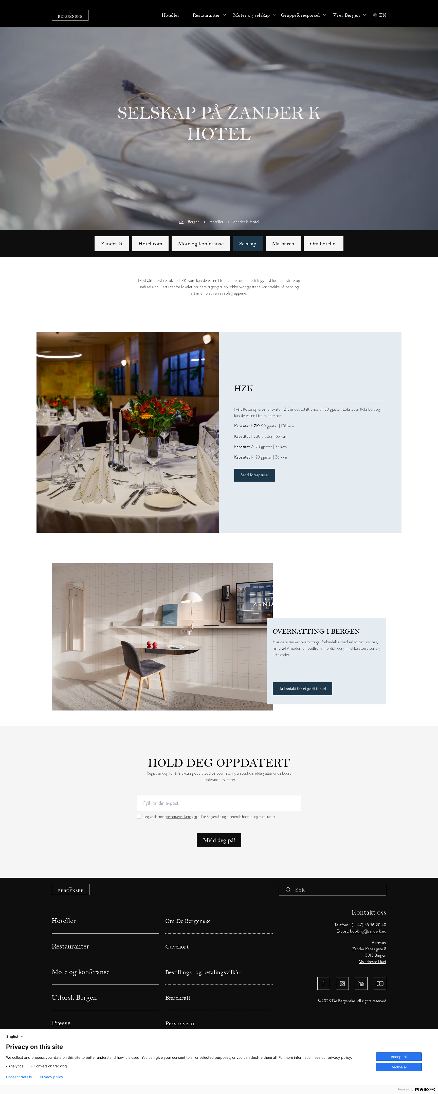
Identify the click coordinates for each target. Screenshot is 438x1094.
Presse (61, 1023)
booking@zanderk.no (368, 931)
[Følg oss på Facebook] (323, 983)
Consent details (19, 1077)
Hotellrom (150, 243)
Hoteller (170, 15)
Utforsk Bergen (74, 997)
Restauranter (206, 15)
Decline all (399, 1067)
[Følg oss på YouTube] (380, 983)
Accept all (399, 1056)
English (13, 1036)
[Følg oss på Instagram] (342, 983)
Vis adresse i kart (372, 961)
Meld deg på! (219, 840)
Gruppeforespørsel (300, 15)
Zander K (112, 243)
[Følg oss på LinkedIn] (361, 983)
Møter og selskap (251, 15)
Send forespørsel (255, 475)
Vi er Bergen (346, 15)
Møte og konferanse (201, 243)
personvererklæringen (181, 816)
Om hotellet (323, 243)
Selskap (247, 243)
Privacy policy (51, 1077)
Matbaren (283, 243)
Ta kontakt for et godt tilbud (302, 688)
